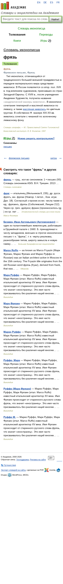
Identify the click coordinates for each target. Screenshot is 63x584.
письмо (8, 146)
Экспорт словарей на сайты (13, 470)
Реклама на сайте (38, 460)
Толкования (17, 34)
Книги (17, 40)
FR (58, 2)
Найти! (55, 19)
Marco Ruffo (11, 250)
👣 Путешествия (8, 465)
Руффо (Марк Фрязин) (17, 388)
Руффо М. (10, 417)
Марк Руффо (11, 275)
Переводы (46, 34)
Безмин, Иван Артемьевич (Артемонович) (29, 221)
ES (51, 2)
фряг (7, 193)
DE (45, 2)
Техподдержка (22, 460)
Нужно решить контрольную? (36, 138)
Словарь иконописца (31, 28)
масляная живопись (34, 109)
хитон (53, 158)
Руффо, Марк (12, 360)
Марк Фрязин (12, 303)
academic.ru (13, 5)
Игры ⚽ (45, 40)
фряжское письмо (19, 158)
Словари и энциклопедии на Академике (30, 13)
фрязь (7, 179)
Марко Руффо (12, 331)
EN (38, 2)
